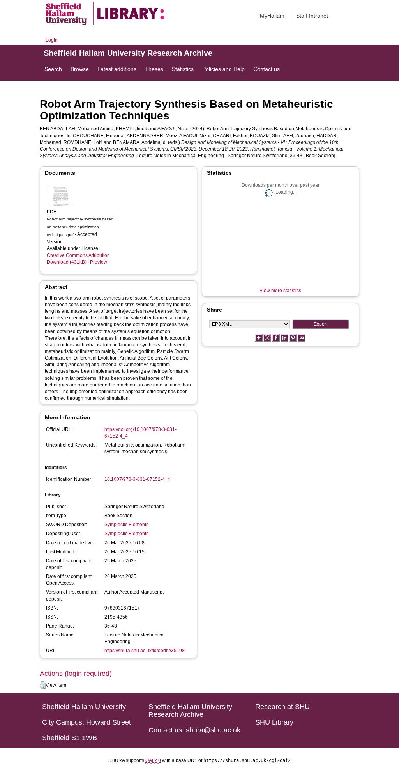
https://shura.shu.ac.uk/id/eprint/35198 (144, 650)
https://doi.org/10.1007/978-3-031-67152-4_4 (140, 433)
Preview (98, 262)
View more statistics (280, 290)
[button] (43, 685)
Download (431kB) (67, 262)
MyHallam (272, 15)
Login (52, 40)
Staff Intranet (312, 15)
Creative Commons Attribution (78, 255)
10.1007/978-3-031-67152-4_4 (137, 479)
